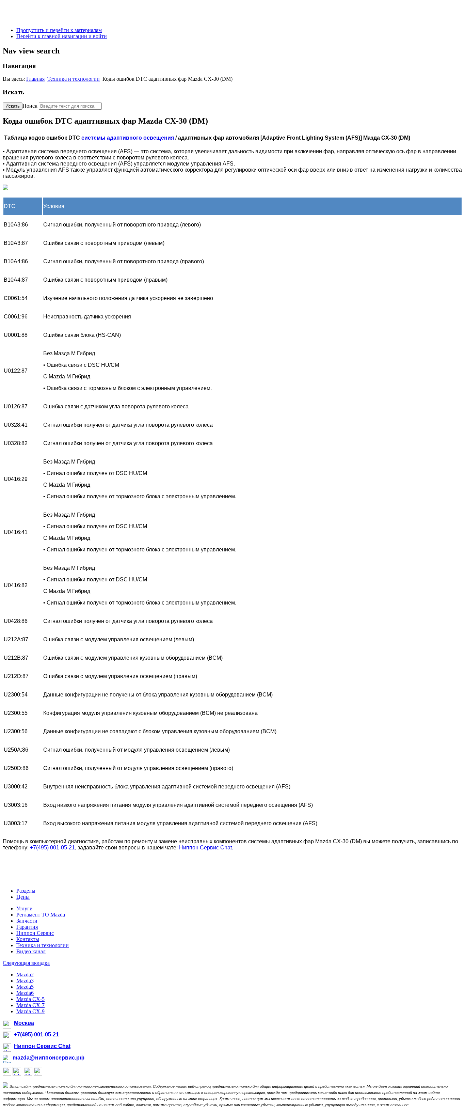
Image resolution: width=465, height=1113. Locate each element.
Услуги (24, 908)
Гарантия (27, 927)
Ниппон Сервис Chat (205, 847)
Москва (24, 1023)
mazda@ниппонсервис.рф (48, 1058)
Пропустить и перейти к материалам (59, 30)
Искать (12, 106)
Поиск (29, 106)
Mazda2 (25, 974)
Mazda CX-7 (30, 1005)
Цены (23, 897)
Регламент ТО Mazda (40, 915)
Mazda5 (25, 987)
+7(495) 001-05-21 (52, 847)
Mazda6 (25, 993)
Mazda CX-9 (30, 1011)
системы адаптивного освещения (127, 138)
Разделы (25, 891)
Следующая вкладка (26, 963)
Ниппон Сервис (35, 933)
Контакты (27, 939)
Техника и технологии (73, 79)
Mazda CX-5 (30, 999)
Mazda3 (25, 981)
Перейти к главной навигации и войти (61, 36)
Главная (35, 79)
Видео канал (31, 951)
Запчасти (26, 921)
